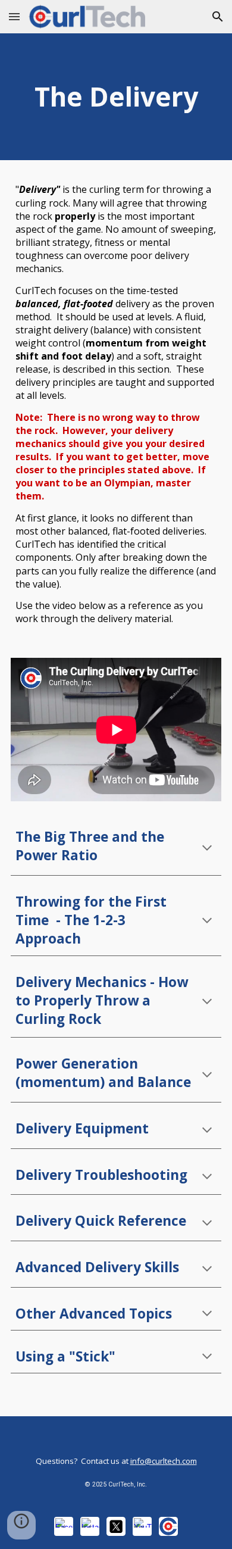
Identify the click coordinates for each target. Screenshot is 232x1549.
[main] (116, 96)
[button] (14, 16)
